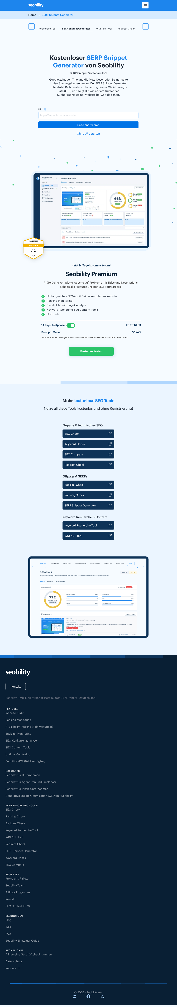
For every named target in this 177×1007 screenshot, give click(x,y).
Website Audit (15, 713)
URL (40, 109)
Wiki (8, 927)
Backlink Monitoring (18, 733)
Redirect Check (126, 28)
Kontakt (16, 686)
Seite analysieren (88, 125)
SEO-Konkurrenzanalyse (21, 740)
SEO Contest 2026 (18, 906)
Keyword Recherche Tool (42, 28)
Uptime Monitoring (18, 754)
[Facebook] (88, 996)
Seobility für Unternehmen (23, 775)
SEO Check (72, 433)
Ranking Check (74, 495)
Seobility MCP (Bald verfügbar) (25, 761)
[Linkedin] (74, 996)
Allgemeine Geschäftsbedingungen (29, 954)
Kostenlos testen (91, 351)
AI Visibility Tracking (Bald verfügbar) (29, 726)
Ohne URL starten (88, 133)
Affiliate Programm (18, 892)
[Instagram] (102, 996)
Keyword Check (75, 444)
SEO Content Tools (18, 747)
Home (32, 15)
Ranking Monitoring (18, 720)
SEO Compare (74, 454)
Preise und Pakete (17, 878)
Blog (8, 920)
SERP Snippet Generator (76, 28)
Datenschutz (14, 961)
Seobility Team (15, 885)
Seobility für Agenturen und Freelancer (31, 782)
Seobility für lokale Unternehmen (27, 789)
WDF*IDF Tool (104, 28)
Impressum (13, 968)
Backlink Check (74, 484)
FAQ (8, 933)
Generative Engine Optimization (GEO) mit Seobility (39, 795)
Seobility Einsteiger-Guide (22, 940)
